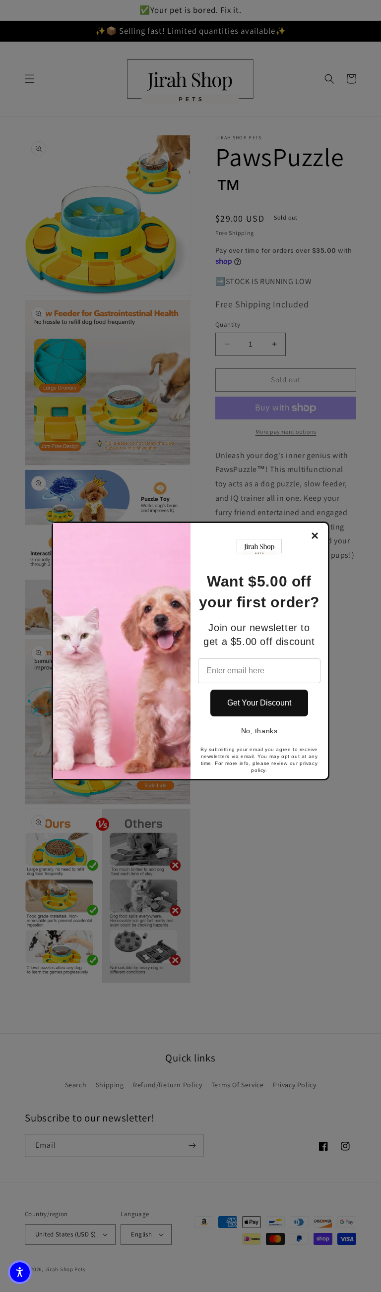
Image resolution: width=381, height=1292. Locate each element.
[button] (20, 1272)
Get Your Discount (259, 703)
